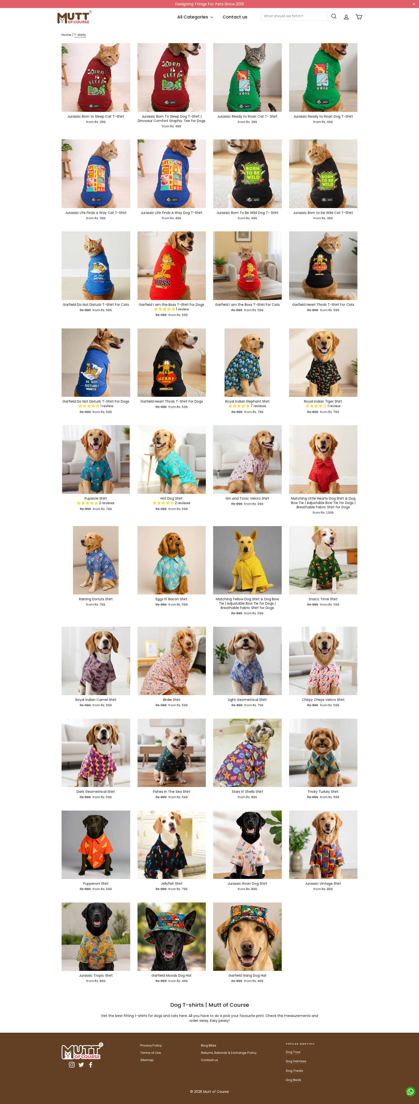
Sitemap (147, 1060)
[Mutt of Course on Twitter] (81, 1065)
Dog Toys (293, 1052)
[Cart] (359, 17)
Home (66, 34)
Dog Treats (294, 1070)
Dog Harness (296, 1061)
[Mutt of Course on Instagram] (72, 1065)
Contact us (235, 17)
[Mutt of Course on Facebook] (91, 1065)
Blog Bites (208, 1045)
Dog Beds (293, 1080)
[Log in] (346, 17)
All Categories (193, 17)
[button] (165, 309)
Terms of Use (150, 1052)
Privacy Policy (151, 1045)
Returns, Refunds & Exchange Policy (229, 1052)
